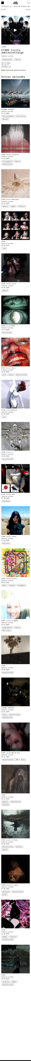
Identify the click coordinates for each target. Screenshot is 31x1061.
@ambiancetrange (7, 70)
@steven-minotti (20, 70)
